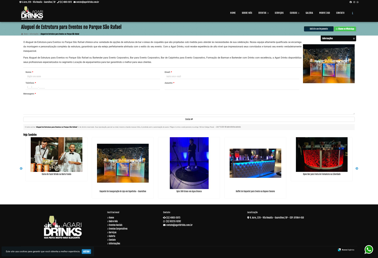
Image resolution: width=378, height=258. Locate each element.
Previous (21, 168)
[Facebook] (351, 2)
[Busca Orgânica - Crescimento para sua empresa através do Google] (346, 249)
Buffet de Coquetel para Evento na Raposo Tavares (255, 191)
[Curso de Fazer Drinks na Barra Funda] (56, 154)
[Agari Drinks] (63, 227)
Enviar (188, 119)
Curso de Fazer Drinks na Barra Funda (56, 174)
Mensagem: (29, 94)
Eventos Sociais (115, 225)
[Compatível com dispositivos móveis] (332, 250)
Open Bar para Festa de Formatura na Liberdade (321, 174)
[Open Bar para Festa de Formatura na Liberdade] (321, 154)
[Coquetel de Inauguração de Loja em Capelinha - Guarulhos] (123, 163)
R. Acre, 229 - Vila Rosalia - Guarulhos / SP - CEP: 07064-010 (277, 217)
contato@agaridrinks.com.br (87, 2)
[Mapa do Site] (305, 250)
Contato (340, 12)
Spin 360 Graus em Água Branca (189, 191)
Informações (114, 243)
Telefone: (31, 83)
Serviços (279, 12)
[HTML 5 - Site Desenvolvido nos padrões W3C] (312, 250)
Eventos (262, 12)
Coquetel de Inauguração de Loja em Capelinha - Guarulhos (123, 191)
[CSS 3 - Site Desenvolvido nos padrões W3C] (322, 250)
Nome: (29, 72)
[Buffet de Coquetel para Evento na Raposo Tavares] (255, 163)
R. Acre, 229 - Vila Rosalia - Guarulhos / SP (39, 2)
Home (233, 12)
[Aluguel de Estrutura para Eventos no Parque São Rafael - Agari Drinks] (32, 13)
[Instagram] (354, 2)
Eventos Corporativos (118, 228)
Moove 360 (324, 12)
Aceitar (86, 251)
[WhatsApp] (358, 2)
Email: (168, 72)
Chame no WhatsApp (346, 29)
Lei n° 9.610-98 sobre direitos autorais (228, 127)
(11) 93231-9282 (173, 221)
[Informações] (352, 13)
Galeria (309, 12)
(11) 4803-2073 (66, 2)
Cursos (294, 12)
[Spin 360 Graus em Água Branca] (189, 163)
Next (356, 168)
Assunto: (169, 83)
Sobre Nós (247, 12)
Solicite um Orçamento (319, 29)
